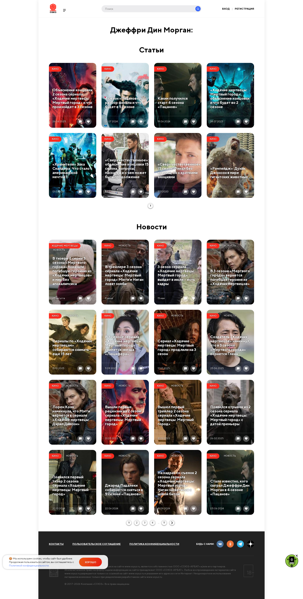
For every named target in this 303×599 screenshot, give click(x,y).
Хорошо (90, 562)
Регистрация (244, 8)
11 (164, 522)
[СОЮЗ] (54, 571)
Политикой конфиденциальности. (29, 565)
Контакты (56, 544)
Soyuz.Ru (53, 8)
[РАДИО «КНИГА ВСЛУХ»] (291, 560)
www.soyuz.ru (132, 566)
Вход (226, 8)
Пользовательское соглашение (96, 544)
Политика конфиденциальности (154, 544)
